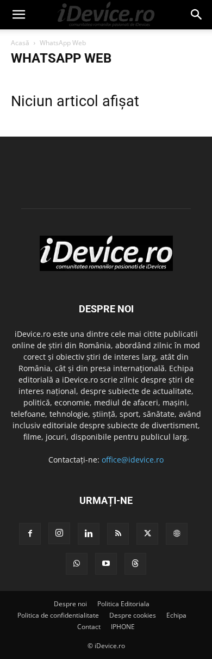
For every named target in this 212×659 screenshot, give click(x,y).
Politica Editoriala (123, 603)
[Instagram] (59, 533)
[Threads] (135, 564)
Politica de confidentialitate (58, 615)
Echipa (176, 615)
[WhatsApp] (77, 564)
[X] (147, 534)
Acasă (20, 42)
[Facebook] (30, 534)
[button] (18, 14)
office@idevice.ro (133, 459)
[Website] (177, 534)
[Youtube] (106, 564)
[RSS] (118, 534)
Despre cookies (132, 615)
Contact (89, 626)
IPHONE (123, 626)
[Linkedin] (88, 534)
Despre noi (70, 603)
